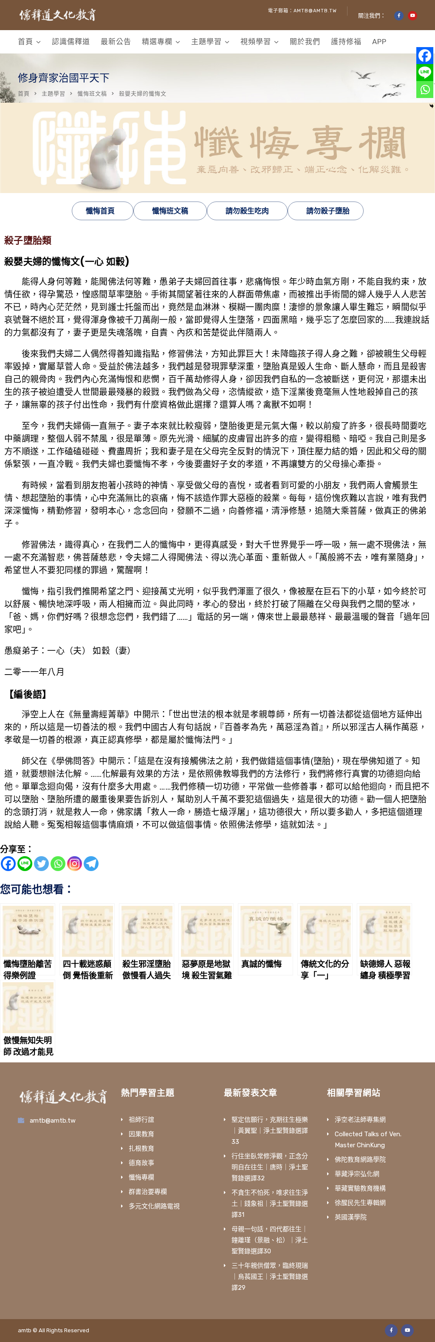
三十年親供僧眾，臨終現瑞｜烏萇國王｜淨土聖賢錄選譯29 (270, 1277)
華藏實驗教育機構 (360, 1188)
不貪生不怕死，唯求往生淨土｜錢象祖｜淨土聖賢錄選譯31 (270, 1204)
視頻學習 (255, 41)
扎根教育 (141, 1148)
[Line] (24, 863)
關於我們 (305, 41)
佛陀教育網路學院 (360, 1159)
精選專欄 (157, 41)
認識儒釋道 (71, 41)
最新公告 (116, 41)
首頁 (25, 41)
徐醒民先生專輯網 (360, 1203)
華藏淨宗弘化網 (357, 1174)
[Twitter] (41, 863)
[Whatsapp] (58, 863)
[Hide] (431, 106)
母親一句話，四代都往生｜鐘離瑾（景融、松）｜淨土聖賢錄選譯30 (270, 1240)
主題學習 (206, 41)
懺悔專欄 (141, 1177)
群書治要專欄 (148, 1192)
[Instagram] (74, 863)
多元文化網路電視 (154, 1206)
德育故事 (141, 1163)
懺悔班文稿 (92, 94)
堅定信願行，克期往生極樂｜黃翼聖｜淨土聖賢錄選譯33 (270, 1131)
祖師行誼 (141, 1119)
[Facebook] (8, 863)
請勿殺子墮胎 (328, 211)
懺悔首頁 (100, 211)
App (379, 41)
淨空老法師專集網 (360, 1119)
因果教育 (141, 1134)
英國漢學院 (351, 1217)
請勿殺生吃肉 (247, 211)
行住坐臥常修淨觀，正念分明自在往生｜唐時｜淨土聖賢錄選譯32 (270, 1167)
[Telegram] (91, 863)
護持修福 (346, 41)
